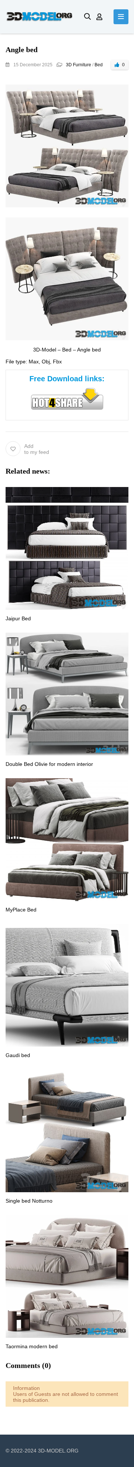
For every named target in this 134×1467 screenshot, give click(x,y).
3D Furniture (78, 64)
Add (36, 449)
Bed (99, 64)
